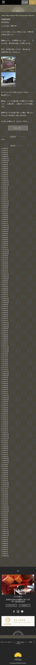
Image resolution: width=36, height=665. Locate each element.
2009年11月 (5, 533)
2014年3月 (5, 428)
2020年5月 (5, 288)
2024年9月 (5, 187)
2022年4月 (5, 241)
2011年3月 (5, 501)
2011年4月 (5, 499)
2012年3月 (5, 476)
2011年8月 (5, 491)
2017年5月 (5, 361)
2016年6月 (5, 383)
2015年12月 (5, 395)
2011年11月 (5, 484)
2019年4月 (5, 314)
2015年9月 (5, 401)
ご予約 (30, 642)
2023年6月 (5, 213)
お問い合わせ (20, 642)
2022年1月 (5, 247)
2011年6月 (5, 495)
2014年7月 (5, 420)
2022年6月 (5, 237)
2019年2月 (5, 318)
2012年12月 (5, 458)
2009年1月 (5, 553)
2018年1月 (5, 345)
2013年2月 (5, 454)
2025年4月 (5, 172)
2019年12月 (5, 298)
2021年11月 (5, 251)
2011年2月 (5, 503)
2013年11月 (5, 436)
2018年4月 (5, 339)
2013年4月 (5, 450)
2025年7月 (5, 166)
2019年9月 (5, 304)
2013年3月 (5, 452)
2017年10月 (5, 351)
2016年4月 (5, 387)
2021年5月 (5, 264)
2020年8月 (5, 282)
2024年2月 (5, 199)
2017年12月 (5, 347)
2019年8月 (5, 306)
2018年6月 (5, 335)
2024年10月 (5, 185)
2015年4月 (5, 411)
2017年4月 (5, 363)
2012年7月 (5, 468)
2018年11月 (5, 324)
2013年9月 (5, 440)
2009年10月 (5, 535)
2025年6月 (5, 168)
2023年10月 (5, 205)
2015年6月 (5, 407)
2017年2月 (5, 367)
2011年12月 (5, 482)
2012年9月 (5, 464)
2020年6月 (5, 286)
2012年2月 (5, 478)
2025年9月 (5, 162)
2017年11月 (5, 349)
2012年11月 (5, 460)
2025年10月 (5, 160)
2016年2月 (5, 391)
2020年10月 (5, 278)
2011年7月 (5, 493)
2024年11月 (5, 183)
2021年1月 (5, 272)
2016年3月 (5, 389)
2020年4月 (5, 290)
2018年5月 (5, 336)
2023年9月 (5, 207)
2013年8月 (5, 442)
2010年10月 (5, 511)
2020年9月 (5, 280)
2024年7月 (5, 191)
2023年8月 (5, 209)
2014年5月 (5, 424)
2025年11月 (5, 158)
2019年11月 (5, 300)
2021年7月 (5, 260)
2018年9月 (5, 328)
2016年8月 (5, 379)
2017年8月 (5, 355)
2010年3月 (5, 525)
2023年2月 (5, 221)
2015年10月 (5, 399)
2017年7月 (5, 357)
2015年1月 (5, 418)
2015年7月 (5, 405)
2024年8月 (5, 189)
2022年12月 (5, 225)
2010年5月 (5, 521)
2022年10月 (5, 229)
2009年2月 (5, 551)
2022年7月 (5, 235)
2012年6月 (5, 470)
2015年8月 (5, 403)
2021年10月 (5, 253)
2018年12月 (5, 322)
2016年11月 (5, 373)
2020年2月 (5, 294)
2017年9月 (5, 353)
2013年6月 (5, 446)
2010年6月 (5, 519)
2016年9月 (5, 377)
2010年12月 (5, 507)
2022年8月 (5, 233)
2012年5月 (5, 472)
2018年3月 (5, 341)
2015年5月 (5, 410)
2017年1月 (5, 369)
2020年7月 (5, 284)
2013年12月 (5, 434)
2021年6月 (5, 262)
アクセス (18, 643)
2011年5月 (5, 497)
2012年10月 (5, 462)
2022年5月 (5, 239)
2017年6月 (5, 359)
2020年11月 (5, 276)
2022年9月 (5, 231)
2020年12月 (5, 274)
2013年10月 (5, 438)
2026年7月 (5, 150)
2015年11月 (5, 397)
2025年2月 (5, 176)
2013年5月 (5, 448)
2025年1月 (5, 179)
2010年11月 (5, 509)
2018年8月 (5, 330)
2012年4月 (5, 474)
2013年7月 (5, 444)
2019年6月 (5, 310)
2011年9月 (5, 488)
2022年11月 (5, 227)
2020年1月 (5, 296)
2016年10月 (5, 375)
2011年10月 (5, 486)
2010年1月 (5, 529)
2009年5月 (5, 545)
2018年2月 (5, 343)
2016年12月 (5, 371)
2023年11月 (5, 203)
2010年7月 (5, 517)
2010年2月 (5, 527)
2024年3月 (5, 197)
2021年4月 (5, 266)
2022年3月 (5, 243)
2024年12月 (5, 180)
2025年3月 (5, 174)
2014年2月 (5, 430)
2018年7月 (5, 332)
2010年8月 (5, 515)
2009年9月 (5, 537)
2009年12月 (5, 531)
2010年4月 (5, 523)
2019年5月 (5, 312)
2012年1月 (5, 480)
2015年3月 (5, 414)
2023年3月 (5, 219)
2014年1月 (5, 432)
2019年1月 (5, 320)
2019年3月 (5, 316)
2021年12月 (5, 249)
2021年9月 (5, 255)
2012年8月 (5, 466)
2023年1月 (5, 223)
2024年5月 (5, 193)
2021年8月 (5, 257)
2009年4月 (5, 547)
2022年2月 (5, 245)
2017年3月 (5, 365)
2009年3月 (5, 549)
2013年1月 (5, 456)
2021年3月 (5, 268)
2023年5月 (5, 215)
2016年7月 (5, 381)
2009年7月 (5, 541)
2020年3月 (5, 292)
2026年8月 (5, 148)
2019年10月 (5, 302)
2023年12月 (5, 201)
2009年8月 (5, 539)
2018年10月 (5, 326)
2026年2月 (5, 156)
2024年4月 (5, 195)
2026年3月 (5, 154)
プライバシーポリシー (6, 642)
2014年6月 (5, 422)
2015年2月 (5, 416)
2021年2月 (5, 270)
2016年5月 (5, 385)
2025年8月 (5, 164)
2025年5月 (5, 170)
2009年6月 (5, 543)
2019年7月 (5, 308)
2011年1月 (5, 505)
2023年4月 (5, 217)
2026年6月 (5, 152)
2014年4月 (5, 426)
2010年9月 (5, 513)
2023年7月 (5, 211)
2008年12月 (5, 555)
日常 (3, 139)
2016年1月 (5, 393)
